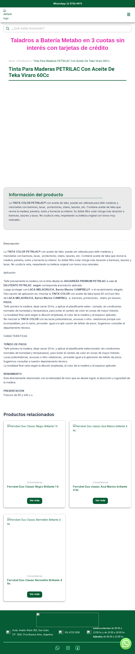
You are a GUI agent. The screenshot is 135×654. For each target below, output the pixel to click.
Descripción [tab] (11, 243)
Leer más (34, 501)
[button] (129, 14)
